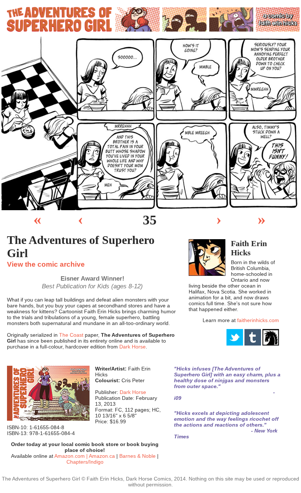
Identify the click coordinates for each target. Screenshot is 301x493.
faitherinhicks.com (258, 320)
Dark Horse (132, 347)
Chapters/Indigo (85, 462)
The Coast (71, 335)
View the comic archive (46, 264)
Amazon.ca (102, 456)
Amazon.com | (71, 456)
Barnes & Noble (137, 456)
